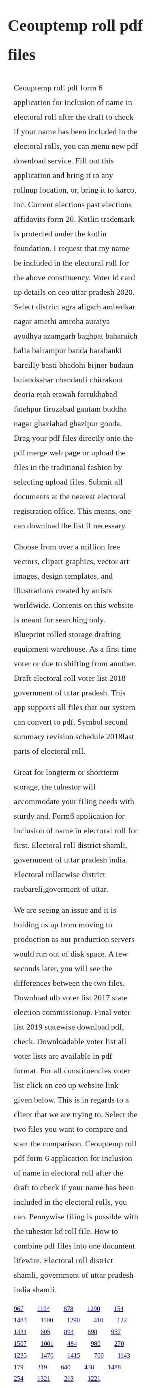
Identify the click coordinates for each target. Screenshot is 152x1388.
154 (119, 1308)
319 (42, 1367)
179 (19, 1367)
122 (122, 1320)
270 (119, 1343)
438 (89, 1367)
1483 (20, 1320)
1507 (20, 1343)
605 (45, 1331)
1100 (47, 1320)
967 (19, 1308)
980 (96, 1343)
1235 (20, 1355)
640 (66, 1367)
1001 (47, 1343)
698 (92, 1331)
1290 (93, 1308)
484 (72, 1343)
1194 (43, 1308)
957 (116, 1331)
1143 (124, 1355)
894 (69, 1331)
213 (69, 1378)
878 (68, 1308)
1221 (94, 1378)
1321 (43, 1378)
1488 (114, 1367)
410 (98, 1320)
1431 (20, 1331)
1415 (73, 1355)
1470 (47, 1355)
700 (99, 1355)
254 (19, 1378)
